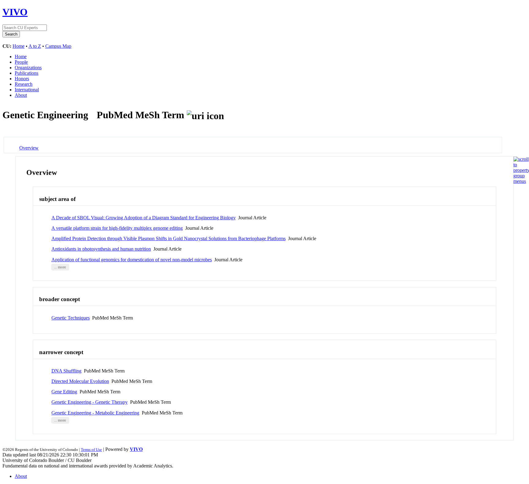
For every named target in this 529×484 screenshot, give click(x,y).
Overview (29, 147)
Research (23, 84)
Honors (22, 78)
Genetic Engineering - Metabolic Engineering (95, 412)
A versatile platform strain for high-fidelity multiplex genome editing (117, 228)
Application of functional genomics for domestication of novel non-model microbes (131, 259)
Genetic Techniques (70, 317)
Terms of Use (91, 449)
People (21, 62)
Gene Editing (64, 391)
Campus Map (58, 46)
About (21, 95)
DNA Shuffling (66, 370)
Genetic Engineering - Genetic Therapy (89, 402)
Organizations (28, 67)
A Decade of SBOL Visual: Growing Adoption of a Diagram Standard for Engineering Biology (143, 217)
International (27, 89)
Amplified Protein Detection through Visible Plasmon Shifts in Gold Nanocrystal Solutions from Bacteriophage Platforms (168, 238)
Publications (26, 73)
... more (60, 267)
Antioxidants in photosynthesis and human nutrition (101, 248)
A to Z (34, 46)
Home (18, 46)
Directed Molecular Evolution (80, 381)
